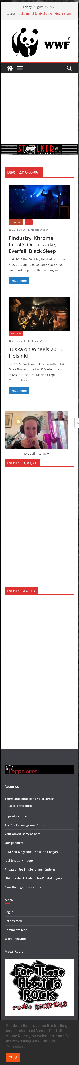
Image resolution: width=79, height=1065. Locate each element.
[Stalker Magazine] (10, 68)
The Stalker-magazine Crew (24, 825)
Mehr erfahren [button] (17, 1046)
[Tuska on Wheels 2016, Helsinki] (39, 314)
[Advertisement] (39, 108)
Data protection (20, 806)
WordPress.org (15, 939)
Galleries (16, 333)
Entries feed (13, 921)
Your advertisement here (22, 834)
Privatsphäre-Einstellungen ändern (30, 869)
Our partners (14, 843)
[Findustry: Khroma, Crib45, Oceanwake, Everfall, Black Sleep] (39, 202)
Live (29, 222)
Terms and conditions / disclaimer (29, 799)
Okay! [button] (13, 1057)
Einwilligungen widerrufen (23, 887)
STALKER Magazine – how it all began (31, 852)
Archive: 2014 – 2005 (19, 861)
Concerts (16, 222)
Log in (9, 912)
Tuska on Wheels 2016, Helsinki (36, 352)
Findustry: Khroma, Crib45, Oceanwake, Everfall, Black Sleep (32, 244)
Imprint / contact (17, 816)
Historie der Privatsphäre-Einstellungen (33, 878)
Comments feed (16, 930)
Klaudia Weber (39, 229)
